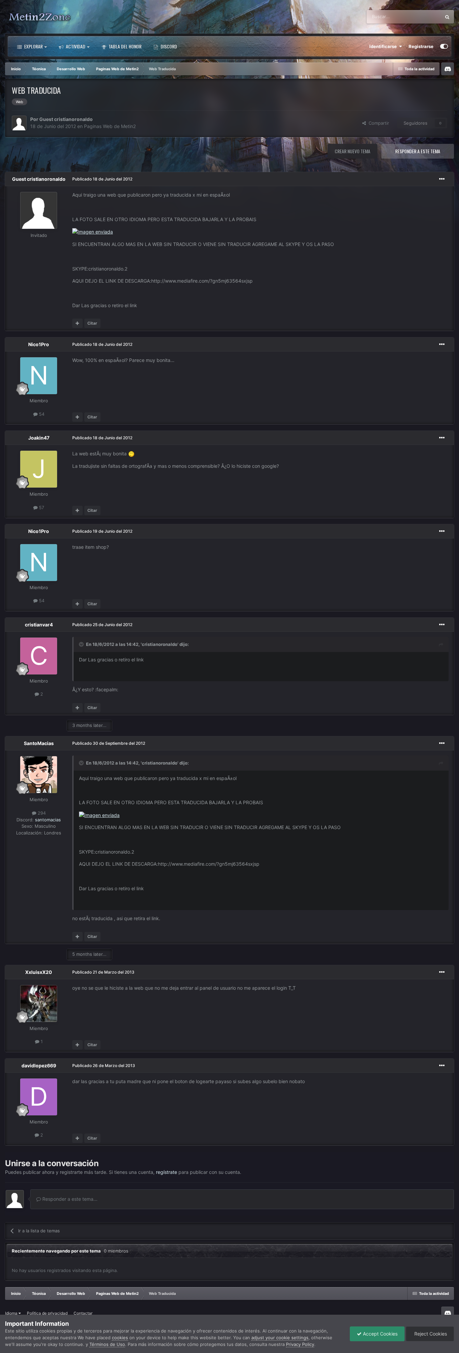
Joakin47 (38, 438)
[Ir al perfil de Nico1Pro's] (38, 375)
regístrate (166, 1172)
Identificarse (384, 46)
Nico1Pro (38, 344)
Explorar (33, 46)
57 (41, 507)
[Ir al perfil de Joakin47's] (38, 469)
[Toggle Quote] (82, 644)
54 (41, 413)
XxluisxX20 (38, 972)
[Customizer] (444, 46)
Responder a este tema (417, 151)
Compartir (377, 123)
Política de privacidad (47, 1313)
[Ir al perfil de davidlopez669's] (38, 1096)
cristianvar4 (39, 624)
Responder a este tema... (69, 1199)
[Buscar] (447, 17)
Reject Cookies (430, 1334)
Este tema (422, 16)
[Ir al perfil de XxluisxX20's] (38, 1003)
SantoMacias (39, 743)
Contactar (83, 1313)
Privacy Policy (300, 1344)
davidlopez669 (39, 1065)
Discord (168, 46)
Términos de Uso (107, 1344)
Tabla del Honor (124, 46)
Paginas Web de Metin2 (110, 126)
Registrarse (421, 46)
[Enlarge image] (92, 231)
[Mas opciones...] (442, 179)
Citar (92, 323)
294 (41, 812)
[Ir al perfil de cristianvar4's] (38, 656)
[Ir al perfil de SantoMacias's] (38, 774)
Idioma (11, 1313)
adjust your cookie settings (279, 1337)
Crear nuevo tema (352, 151)
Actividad (75, 46)
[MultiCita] (77, 323)
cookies (120, 1337)
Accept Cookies (380, 1334)
